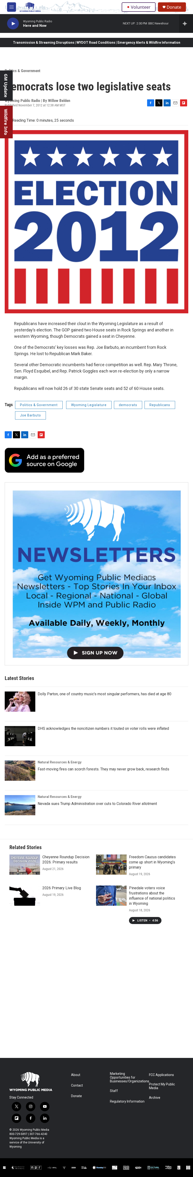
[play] (13, 23)
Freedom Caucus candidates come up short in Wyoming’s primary (152, 862)
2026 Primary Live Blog (61, 888)
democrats (128, 405)
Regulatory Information (127, 1101)
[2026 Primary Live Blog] (24, 896)
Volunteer (140, 7)
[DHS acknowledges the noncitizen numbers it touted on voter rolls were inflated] (20, 736)
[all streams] (186, 23)
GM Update (6, 85)
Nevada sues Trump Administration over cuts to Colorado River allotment (97, 803)
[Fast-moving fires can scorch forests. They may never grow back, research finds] (20, 771)
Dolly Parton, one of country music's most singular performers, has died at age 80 (104, 694)
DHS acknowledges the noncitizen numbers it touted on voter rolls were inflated (103, 728)
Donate (174, 7)
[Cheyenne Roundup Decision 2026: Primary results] (24, 865)
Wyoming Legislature (89, 405)
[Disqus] (96, 994)
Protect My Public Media (162, 1086)
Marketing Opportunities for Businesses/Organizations (127, 1077)
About (75, 1075)
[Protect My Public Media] (84, 1167)
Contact (77, 1085)
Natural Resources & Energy (59, 762)
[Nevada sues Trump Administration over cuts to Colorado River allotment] (20, 805)
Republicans (159, 405)
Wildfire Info (6, 122)
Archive (154, 1097)
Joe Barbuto (30, 415)
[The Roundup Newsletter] (96, 573)
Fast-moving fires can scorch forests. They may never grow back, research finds (103, 769)
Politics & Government (22, 70)
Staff (114, 1091)
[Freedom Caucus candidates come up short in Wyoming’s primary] (111, 865)
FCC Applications (161, 1075)
